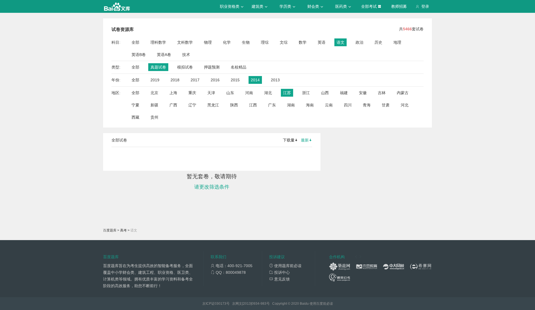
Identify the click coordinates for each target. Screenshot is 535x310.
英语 (321, 42)
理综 (265, 42)
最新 (305, 140)
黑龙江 (213, 105)
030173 (220, 304)
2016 (215, 80)
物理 (208, 42)
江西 (253, 105)
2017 (195, 80)
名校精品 (238, 67)
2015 (235, 80)
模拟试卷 (185, 67)
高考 (123, 230)
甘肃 (386, 105)
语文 (340, 42)
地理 (397, 42)
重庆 (192, 93)
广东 (272, 105)
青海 (367, 105)
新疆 (154, 105)
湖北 (268, 93)
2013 (275, 80)
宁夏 (135, 105)
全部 (135, 42)
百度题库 (109, 230)
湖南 (291, 105)
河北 (404, 105)
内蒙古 (402, 93)
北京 (154, 93)
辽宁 (192, 105)
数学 (303, 42)
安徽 (363, 93)
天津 (211, 93)
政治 (359, 42)
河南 (249, 93)
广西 (173, 105)
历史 (378, 42)
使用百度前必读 (321, 304)
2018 (175, 80)
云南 (329, 105)
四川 (348, 105)
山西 (325, 93)
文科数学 (185, 42)
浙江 (306, 93)
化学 (227, 42)
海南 (310, 105)
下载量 (289, 140)
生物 (246, 42)
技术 (186, 54)
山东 (230, 93)
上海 (173, 93)
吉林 (382, 93)
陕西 (234, 105)
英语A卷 (164, 54)
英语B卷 (139, 54)
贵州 (154, 117)
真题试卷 (158, 67)
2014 (255, 80)
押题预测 (212, 67)
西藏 (135, 117)
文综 (284, 42)
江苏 (287, 93)
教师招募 (399, 6)
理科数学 (158, 42)
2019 (154, 80)
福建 (344, 93)
